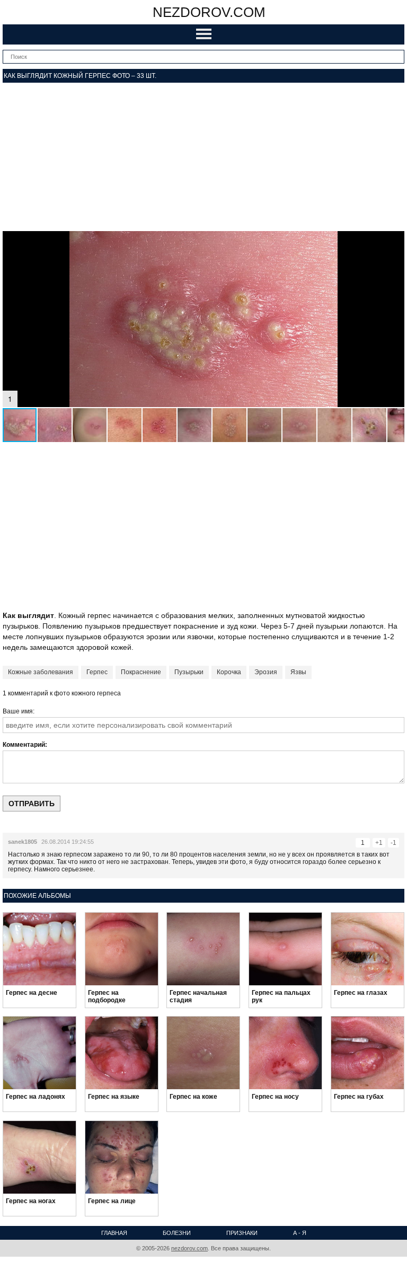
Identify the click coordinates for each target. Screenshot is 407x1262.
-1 (393, 842)
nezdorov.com (209, 12)
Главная (114, 1233)
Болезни (177, 1233)
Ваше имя (18, 711)
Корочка (229, 672)
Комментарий (24, 744)
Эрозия (265, 672)
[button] (394, 240)
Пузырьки (189, 672)
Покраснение (141, 672)
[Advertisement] (203, 157)
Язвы (298, 672)
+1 (379, 842)
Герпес (97, 672)
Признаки (242, 1233)
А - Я (299, 1233)
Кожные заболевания (40, 672)
